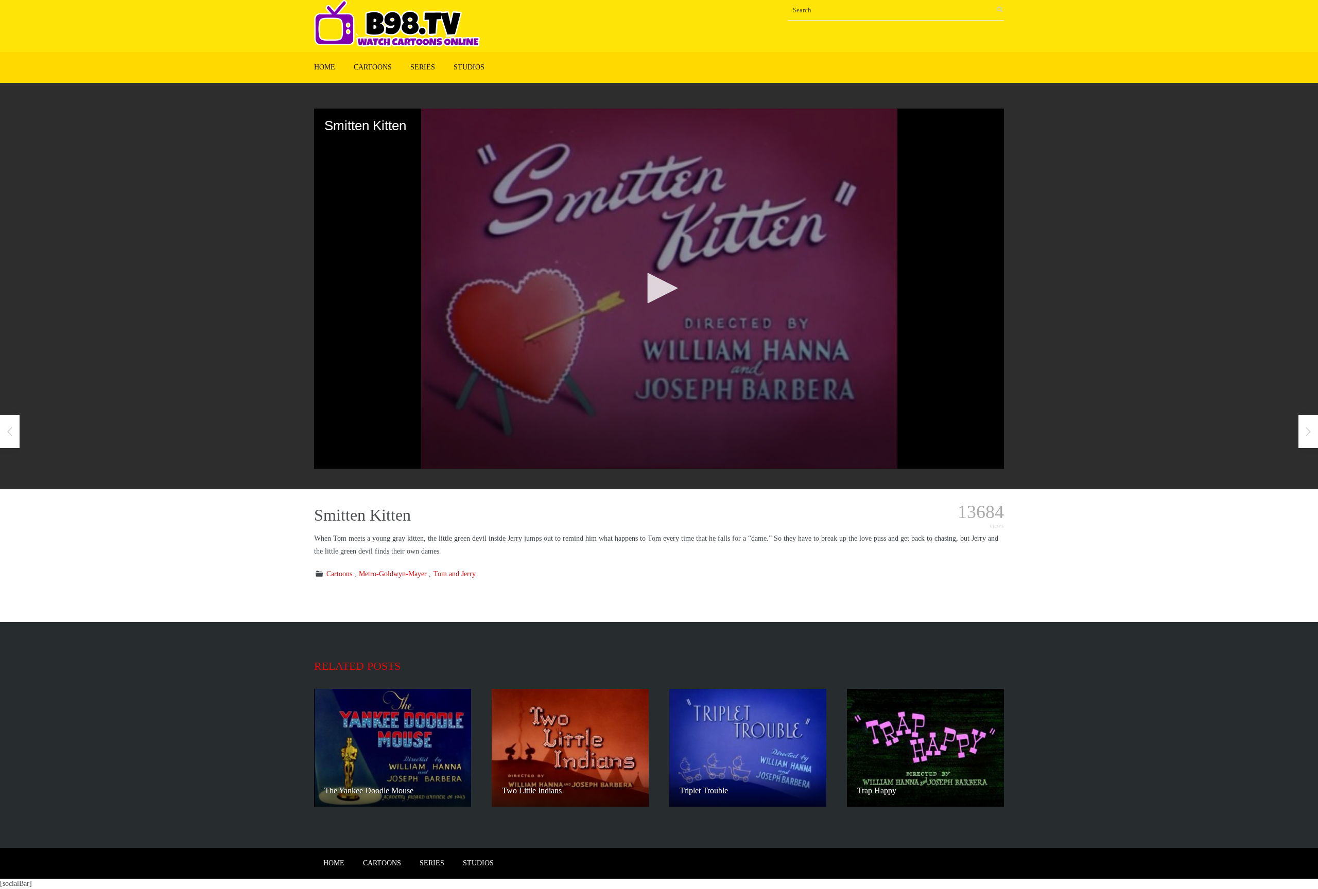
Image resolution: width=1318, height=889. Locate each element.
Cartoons (373, 67)
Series (422, 67)
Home (324, 67)
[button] (659, 288)
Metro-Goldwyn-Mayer (393, 574)
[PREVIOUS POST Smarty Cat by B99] (10, 431)
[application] (659, 289)
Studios (469, 67)
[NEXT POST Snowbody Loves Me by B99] (1308, 431)
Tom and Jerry (454, 574)
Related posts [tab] (357, 666)
